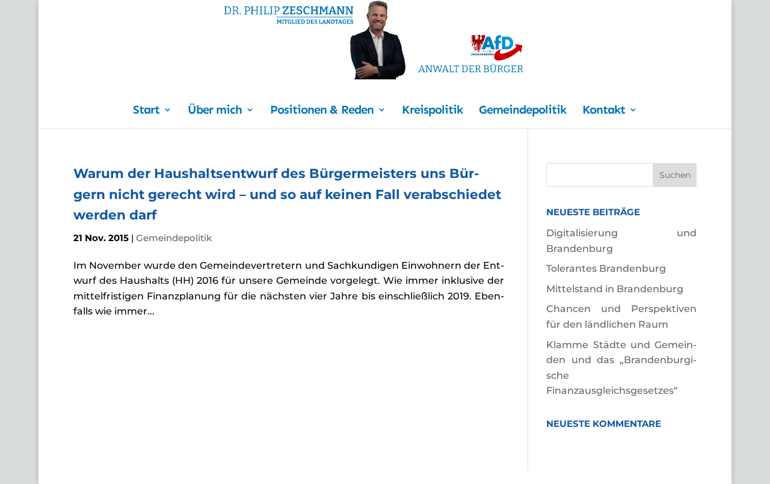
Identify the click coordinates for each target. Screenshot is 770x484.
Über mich (215, 111)
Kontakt (603, 111)
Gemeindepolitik (522, 111)
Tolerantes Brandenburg (606, 268)
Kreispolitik (432, 111)
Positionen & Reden (322, 111)
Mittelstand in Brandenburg (614, 289)
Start (146, 111)
